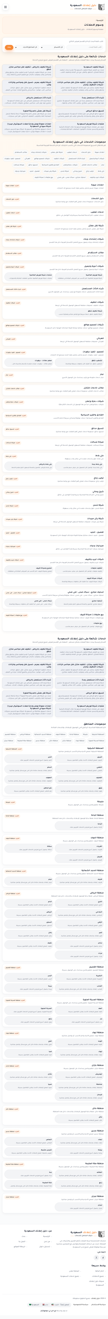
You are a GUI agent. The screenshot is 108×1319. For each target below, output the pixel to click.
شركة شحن (64, 171)
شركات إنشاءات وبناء (39, 152)
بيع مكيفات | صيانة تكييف (44, 177)
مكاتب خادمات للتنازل (89, 165)
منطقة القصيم (10, 734)
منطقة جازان (66, 741)
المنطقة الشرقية (98, 734)
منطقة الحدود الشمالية (42, 734)
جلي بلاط (101, 171)
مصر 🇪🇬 (45, 1305)
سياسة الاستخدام (99, 1305)
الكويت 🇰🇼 (55, 1305)
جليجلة (85, 734)
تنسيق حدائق (33, 165)
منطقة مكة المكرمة (24, 741)
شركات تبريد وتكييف (97, 177)
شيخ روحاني (77, 171)
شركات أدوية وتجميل (96, 159)
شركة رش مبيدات (50, 171)
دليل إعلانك (95, 1299)
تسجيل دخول (44, 1247)
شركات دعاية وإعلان (70, 165)
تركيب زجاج (90, 171)
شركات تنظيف (59, 159)
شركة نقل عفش (57, 152)
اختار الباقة (99, 1271)
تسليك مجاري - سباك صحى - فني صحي (71, 177)
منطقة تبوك (80, 741)
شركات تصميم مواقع (42, 159)
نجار (102, 165)
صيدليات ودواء (20, 171)
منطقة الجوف (60, 734)
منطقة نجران (8, 741)
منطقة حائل (53, 741)
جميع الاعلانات (98, 1276)
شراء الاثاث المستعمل (76, 159)
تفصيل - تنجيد (35, 171)
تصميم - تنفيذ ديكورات (12, 159)
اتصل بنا (22, 1242)
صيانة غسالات (19, 165)
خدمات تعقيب (72, 152)
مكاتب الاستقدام (21, 152)
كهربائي (27, 159)
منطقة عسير (40, 741)
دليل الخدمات (86, 152)
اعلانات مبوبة (99, 152)
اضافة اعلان (74, 1271)
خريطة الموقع (19, 1247)
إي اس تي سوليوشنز (48, 1311)
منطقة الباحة (74, 734)
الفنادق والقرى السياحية (50, 165)
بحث (9, 47)
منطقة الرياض (25, 734)
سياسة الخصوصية (80, 1305)
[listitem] (103, 1257)
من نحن (47, 1242)
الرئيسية (46, 1237)
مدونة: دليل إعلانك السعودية (96, 1283)
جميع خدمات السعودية (69, 1276)
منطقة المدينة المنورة (96, 741)
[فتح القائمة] (5, 7)
